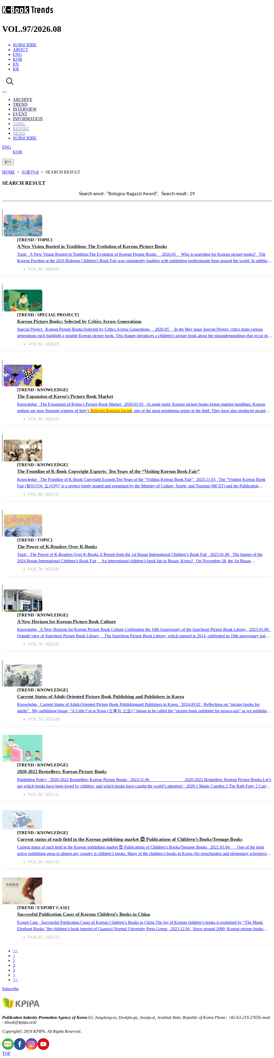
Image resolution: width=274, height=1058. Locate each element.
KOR (17, 59)
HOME (8, 172)
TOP (6, 1053)
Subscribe (10, 989)
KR (16, 69)
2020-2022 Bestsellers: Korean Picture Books (62, 771)
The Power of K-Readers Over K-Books (57, 546)
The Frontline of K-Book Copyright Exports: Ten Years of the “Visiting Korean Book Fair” (108, 471)
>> (15, 979)
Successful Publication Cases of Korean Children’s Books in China (83, 914)
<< (15, 950)
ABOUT (20, 49)
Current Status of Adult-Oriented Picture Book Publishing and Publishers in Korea (100, 696)
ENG (17, 54)
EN (16, 64)
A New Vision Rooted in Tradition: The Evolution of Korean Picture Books (92, 246)
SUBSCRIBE (25, 45)
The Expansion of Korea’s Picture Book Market (65, 396)
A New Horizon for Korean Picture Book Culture (66, 621)
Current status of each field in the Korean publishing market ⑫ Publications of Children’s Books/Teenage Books (129, 839)
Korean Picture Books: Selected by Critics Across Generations (79, 321)
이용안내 (30, 172)
